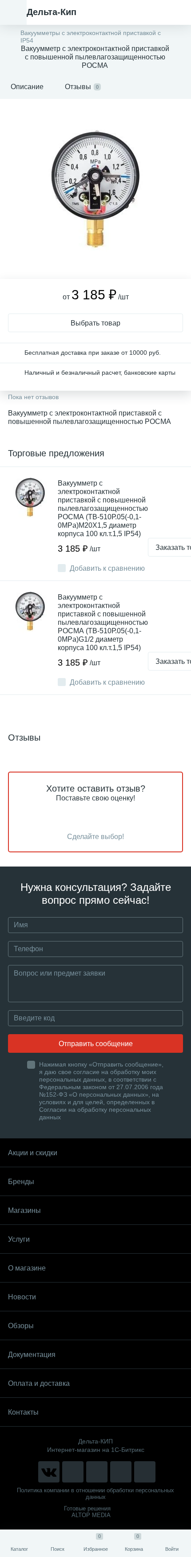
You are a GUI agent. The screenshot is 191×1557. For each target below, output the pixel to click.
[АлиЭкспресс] (73, 1471)
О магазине (27, 1268)
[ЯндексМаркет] (96, 1471)
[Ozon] (144, 1471)
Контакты (23, 1412)
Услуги (19, 1239)
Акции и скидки (32, 1153)
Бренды (21, 1181)
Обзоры (21, 1326)
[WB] (120, 1471)
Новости (22, 1297)
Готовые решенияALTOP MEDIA (87, 1511)
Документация (32, 1354)
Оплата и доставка (39, 1383)
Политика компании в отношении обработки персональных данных (95, 1493)
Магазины (24, 1210)
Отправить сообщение (96, 1043)
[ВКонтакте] (49, 1471)
